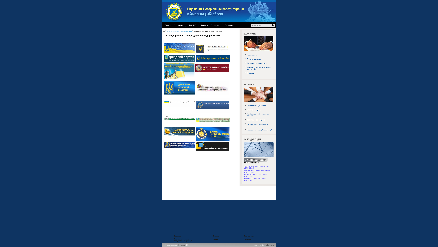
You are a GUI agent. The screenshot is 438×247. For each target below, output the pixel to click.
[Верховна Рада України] (179, 52)
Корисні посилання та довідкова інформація (259, 68)
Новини (180, 25)
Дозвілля (174, 235)
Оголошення (229, 25)
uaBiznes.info (270, 245)
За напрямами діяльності (256, 106)
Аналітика (250, 73)
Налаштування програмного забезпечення (257, 125)
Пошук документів (253, 55)
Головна (168, 25)
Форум (216, 25)
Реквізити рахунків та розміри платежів (258, 115)
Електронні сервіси (254, 110)
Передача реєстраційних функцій (259, 130)
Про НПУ (192, 25)
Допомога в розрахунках (256, 120)
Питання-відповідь (254, 59)
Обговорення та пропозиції (257, 63)
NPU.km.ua (181, 245)
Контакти (204, 25)
